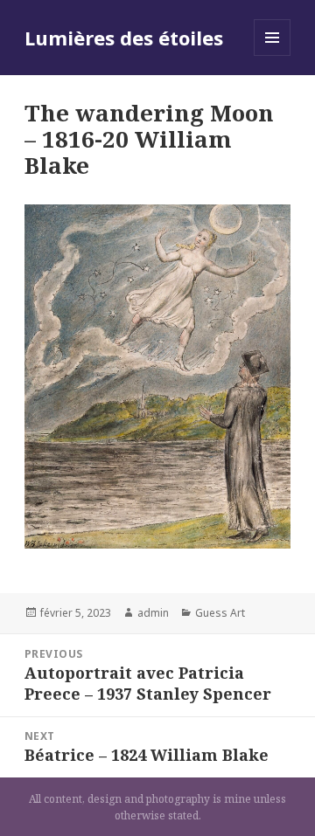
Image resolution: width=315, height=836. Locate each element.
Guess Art (220, 612)
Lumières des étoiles (123, 37)
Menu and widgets (272, 55)
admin (153, 612)
